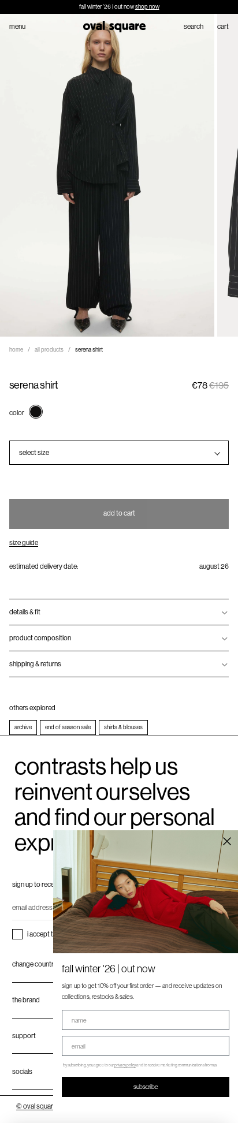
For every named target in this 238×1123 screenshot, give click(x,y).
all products (49, 349)
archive (23, 727)
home (16, 349)
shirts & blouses (123, 727)
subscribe (145, 1087)
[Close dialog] (227, 841)
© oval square (36, 1106)
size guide (23, 543)
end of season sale (68, 727)
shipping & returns (35, 664)
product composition (40, 638)
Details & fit (24, 612)
